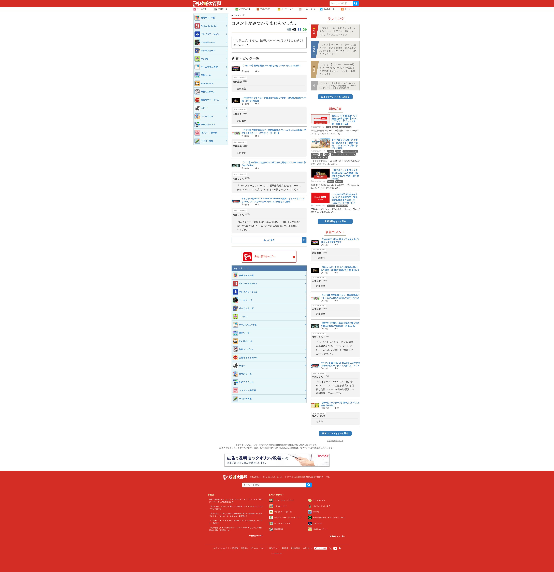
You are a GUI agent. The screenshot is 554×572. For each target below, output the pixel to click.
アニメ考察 (265, 9)
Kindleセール (329, 9)
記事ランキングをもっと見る (335, 97)
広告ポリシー (274, 548)
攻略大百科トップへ (264, 256)
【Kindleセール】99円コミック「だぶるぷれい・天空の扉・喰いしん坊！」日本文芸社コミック (337, 31)
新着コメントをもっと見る (335, 433)
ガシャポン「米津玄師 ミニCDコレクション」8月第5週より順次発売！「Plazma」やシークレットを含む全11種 (337, 85)
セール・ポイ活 (309, 9)
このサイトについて (220, 548)
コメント (348, 9)
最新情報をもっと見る (335, 221)
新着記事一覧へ (257, 536)
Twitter (330, 548)
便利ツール (222, 9)
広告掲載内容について (335, 441)
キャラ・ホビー (287, 9)
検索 (356, 3)
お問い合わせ (308, 548)
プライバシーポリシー (258, 548)
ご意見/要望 (234, 548)
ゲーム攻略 (201, 9)
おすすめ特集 (244, 9)
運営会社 (285, 548)
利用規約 (244, 548)
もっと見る (269, 240)
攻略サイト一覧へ (338, 536)
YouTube (335, 548)
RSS (340, 548)
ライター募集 (321, 548)
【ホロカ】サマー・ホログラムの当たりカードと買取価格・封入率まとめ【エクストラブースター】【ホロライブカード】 (337, 49)
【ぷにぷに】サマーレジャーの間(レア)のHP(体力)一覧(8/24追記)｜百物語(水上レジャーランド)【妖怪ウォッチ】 (337, 69)
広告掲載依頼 (295, 548)
